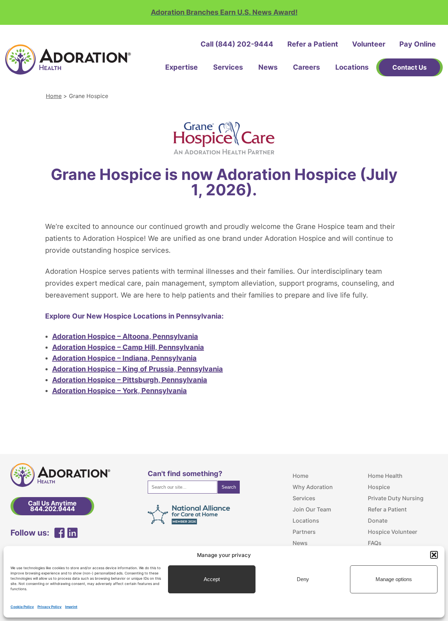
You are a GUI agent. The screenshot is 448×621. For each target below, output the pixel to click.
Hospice (379, 486)
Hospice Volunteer (392, 531)
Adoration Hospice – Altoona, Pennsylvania (125, 336)
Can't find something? (185, 473)
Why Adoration (313, 486)
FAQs (375, 542)
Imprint (71, 607)
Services (228, 67)
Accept (212, 579)
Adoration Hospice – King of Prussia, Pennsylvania (137, 369)
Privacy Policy (49, 607)
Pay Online (417, 44)
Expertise (181, 67)
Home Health (385, 475)
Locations (352, 67)
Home (54, 95)
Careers (306, 67)
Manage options (394, 579)
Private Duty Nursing (396, 498)
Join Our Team (312, 509)
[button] (434, 554)
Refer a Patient (312, 44)
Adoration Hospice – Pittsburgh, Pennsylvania (129, 380)
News (268, 67)
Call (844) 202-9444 (237, 44)
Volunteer (368, 44)
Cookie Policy (22, 607)
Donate (377, 520)
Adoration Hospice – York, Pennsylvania (119, 390)
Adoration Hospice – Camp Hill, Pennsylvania (128, 347)
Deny (303, 579)
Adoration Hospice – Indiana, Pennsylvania (124, 358)
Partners (304, 531)
